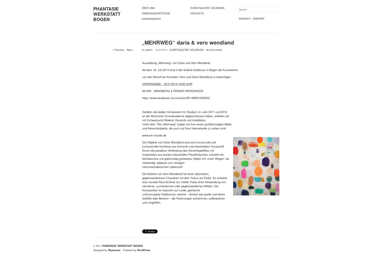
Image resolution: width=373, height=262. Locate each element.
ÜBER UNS (148, 8)
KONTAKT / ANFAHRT (252, 18)
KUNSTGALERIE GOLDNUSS (207, 8)
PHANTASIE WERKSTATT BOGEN (106, 13)
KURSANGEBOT (151, 19)
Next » (130, 50)
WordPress (143, 250)
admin (149, 50)
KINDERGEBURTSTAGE (156, 13)
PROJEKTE (197, 13)
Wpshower (114, 250)
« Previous (118, 50)
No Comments (214, 50)
